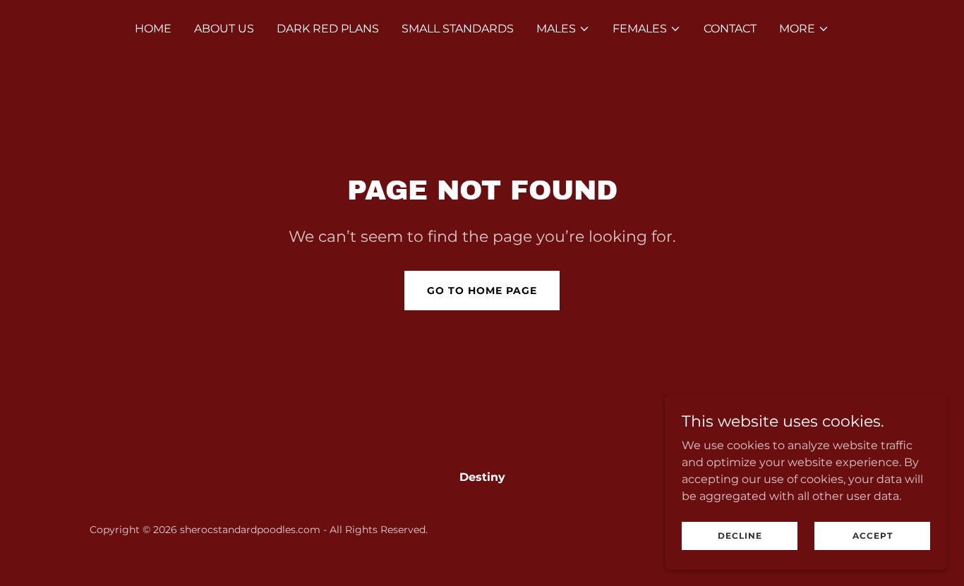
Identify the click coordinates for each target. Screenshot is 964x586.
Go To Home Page (482, 290)
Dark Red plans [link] (328, 28)
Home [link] (153, 28)
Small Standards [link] (458, 28)
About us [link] (224, 28)
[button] (563, 28)
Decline (740, 535)
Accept (872, 535)
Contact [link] (730, 28)
